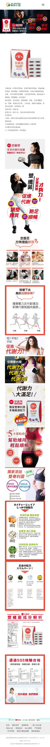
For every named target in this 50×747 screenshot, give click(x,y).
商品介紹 (9, 728)
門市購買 (37, 728)
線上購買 (28, 728)
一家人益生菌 (36, 725)
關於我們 (15, 725)
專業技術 (19, 728)
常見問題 (10, 731)
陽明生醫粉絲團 (23, 731)
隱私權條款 (35, 731)
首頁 (7, 725)
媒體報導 (25, 725)
